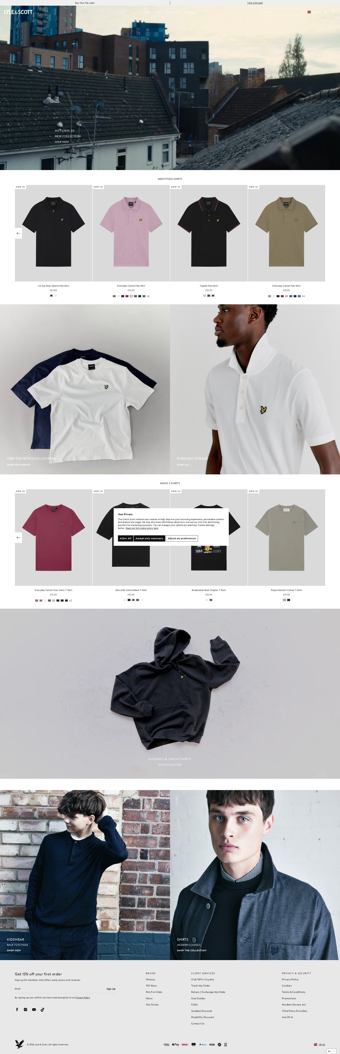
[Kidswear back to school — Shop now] (85, 875)
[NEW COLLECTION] (170, 85)
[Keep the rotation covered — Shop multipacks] (85, 389)
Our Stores (152, 1004)
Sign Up (111, 988)
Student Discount (201, 1010)
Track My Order (200, 985)
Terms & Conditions (293, 991)
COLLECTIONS (173, 12)
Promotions (289, 998)
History (150, 979)
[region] (171, 527)
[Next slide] (321, 233)
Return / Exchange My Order (208, 991)
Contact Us (198, 1023)
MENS (147, 12)
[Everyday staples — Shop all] (255, 389)
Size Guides (198, 998)
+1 (70, 296)
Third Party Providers (294, 1010)
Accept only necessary (149, 538)
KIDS (158, 12)
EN (329, 1051)
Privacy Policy (83, 997)
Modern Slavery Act (294, 1004)
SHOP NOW (14, 950)
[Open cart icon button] (334, 12)
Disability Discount (202, 1017)
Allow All (125, 538)
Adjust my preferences (182, 538)
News (149, 998)
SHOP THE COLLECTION (191, 950)
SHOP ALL (183, 465)
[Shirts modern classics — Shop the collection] (255, 875)
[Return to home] (19, 1044)
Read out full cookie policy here (142, 528)
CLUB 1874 (191, 12)
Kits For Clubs (154, 991)
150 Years (151, 985)
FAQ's (194, 1004)
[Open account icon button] (325, 12)
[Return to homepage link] (18, 12)
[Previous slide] (18, 233)
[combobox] (332, 1051)
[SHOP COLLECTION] (170, 694)
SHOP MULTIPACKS (18, 465)
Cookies (287, 985)
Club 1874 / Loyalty (202, 979)
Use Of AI (287, 1017)
